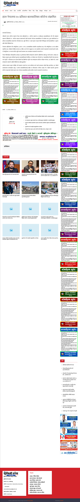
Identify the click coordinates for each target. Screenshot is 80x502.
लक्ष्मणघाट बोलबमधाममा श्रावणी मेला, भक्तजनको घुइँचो (69, 406)
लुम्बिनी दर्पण (9, 22)
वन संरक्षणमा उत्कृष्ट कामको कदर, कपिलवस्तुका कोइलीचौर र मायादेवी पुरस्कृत (40, 120)
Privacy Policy (30, 500)
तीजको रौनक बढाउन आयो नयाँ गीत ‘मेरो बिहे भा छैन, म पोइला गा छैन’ (38, 129)
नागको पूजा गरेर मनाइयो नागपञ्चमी (70, 411)
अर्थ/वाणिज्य (24, 11)
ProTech (61, 500)
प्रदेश (15, 11)
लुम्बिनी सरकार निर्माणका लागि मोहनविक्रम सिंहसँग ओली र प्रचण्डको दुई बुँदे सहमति (39, 117)
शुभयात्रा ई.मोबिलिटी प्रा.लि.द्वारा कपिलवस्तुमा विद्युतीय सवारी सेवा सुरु (49, 196)
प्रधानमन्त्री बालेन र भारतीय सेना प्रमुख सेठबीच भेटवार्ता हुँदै (11, 196)
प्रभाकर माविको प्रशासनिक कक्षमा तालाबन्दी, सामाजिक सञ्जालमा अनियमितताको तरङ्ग (40, 123)
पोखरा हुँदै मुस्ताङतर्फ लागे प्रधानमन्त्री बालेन (10, 174)
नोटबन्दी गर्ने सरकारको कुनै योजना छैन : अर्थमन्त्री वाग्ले (29, 174)
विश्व (33, 11)
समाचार (6, 11)
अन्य (50, 11)
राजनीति (19, 11)
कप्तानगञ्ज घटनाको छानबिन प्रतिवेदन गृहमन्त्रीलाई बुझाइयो (29, 196)
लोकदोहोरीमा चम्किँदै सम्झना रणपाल (69, 395)
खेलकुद (41, 11)
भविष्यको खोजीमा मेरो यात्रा (68, 365)
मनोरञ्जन (45, 11)
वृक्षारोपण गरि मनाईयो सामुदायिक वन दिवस (33, 127)
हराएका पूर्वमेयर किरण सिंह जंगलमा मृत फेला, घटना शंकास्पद (49, 238)
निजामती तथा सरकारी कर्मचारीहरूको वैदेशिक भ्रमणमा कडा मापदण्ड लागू (11, 217)
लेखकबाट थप (11, 123)
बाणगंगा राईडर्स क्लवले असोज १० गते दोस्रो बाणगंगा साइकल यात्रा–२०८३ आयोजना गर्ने (49, 174)
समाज (11, 11)
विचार (30, 11)
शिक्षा (37, 11)
